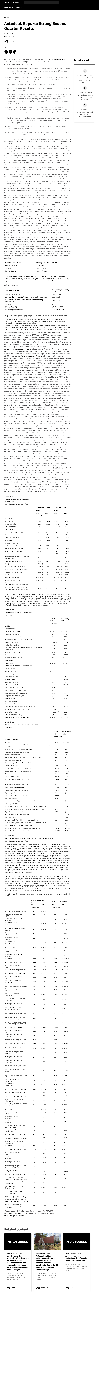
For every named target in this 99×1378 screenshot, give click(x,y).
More (18, 8)
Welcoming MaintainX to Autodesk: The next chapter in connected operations (85, 79)
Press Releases (18, 37)
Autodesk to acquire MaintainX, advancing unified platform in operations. (85, 96)
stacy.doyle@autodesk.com (14, 1216)
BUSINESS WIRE (58, 59)
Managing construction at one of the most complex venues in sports (85, 113)
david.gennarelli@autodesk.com (16, 1213)
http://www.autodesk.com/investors (19, 349)
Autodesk (12, 41)
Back (8, 17)
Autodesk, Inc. (9, 62)
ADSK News (8, 8)
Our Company (30, 37)
